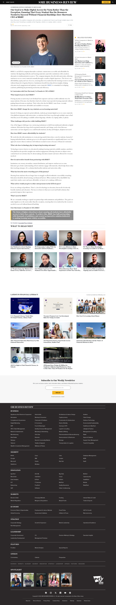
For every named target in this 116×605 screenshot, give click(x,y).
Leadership (59, 563)
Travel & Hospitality (88, 443)
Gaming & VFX (63, 426)
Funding (61, 497)
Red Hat (61, 461)
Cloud (60, 476)
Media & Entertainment (17, 431)
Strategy (51, 563)
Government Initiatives (41, 513)
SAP (12, 488)
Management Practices (41, 538)
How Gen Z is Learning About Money (88, 316)
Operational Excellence (89, 523)
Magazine (81, 563)
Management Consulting (90, 431)
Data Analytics (14, 479)
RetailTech (86, 485)
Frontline (13, 548)
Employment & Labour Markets (43, 510)
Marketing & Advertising (41, 431)
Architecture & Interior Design (67, 414)
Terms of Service (37, 600)
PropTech (37, 485)
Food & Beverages (40, 426)
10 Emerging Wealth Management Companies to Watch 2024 (83, 76)
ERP (12, 426)
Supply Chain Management (90, 440)
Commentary (14, 557)
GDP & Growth (87, 510)
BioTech (85, 474)
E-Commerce (38, 423)
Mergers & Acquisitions (41, 500)
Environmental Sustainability (91, 423)
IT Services (38, 482)
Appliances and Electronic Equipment (21, 414)
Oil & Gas (37, 434)
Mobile (85, 482)
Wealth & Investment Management (20, 446)
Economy (28, 563)
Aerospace (14, 417)
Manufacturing (14, 434)
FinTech (61, 479)
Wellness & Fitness (40, 446)
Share (71, 25)
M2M (84, 458)
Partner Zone (87, 600)
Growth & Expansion (40, 523)
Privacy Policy (46, 600)
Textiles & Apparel (40, 443)
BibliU (49, 85)
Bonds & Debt (14, 497)
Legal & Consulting (64, 429)
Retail (84, 434)
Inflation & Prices (63, 513)
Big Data (61, 474)
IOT (12, 482)
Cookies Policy (56, 600)
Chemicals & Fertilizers (41, 420)
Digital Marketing (15, 423)
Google (13, 458)
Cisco (36, 455)
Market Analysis (39, 548)
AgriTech (13, 474)
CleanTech (37, 476)
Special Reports (63, 548)
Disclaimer (64, 600)
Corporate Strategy (16, 523)
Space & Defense (88, 437)
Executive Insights (88, 535)
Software (37, 488)
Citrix (60, 455)
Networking (14, 485)
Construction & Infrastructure (67, 420)
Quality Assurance (64, 485)
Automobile (38, 414)
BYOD (12, 455)
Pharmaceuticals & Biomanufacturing (69, 434)
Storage (61, 440)
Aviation (85, 414)
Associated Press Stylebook (25, 223)
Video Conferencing (64, 488)
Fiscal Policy (62, 510)
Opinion (67, 563)
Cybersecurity (87, 476)
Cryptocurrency (63, 417)
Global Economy (15, 513)
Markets (21, 563)
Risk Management (15, 525)
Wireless (37, 464)
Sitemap (72, 600)
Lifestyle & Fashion (88, 429)
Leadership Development (18, 538)
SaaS (84, 461)
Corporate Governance (17, 535)
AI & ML (37, 474)
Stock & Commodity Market (42, 440)
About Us (28, 600)
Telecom (13, 443)
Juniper (61, 458)
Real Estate (14, 437)
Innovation (43, 563)
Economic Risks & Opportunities (19, 510)
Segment (35, 563)
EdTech (37, 479)
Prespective (62, 557)
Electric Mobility (63, 423)
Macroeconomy (87, 513)
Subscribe (106, 2)
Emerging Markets (40, 497)
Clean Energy (87, 417)
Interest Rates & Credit (89, 497)
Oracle (36, 461)
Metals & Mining (63, 431)
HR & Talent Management (18, 429)
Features (74, 563)
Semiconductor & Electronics (67, 437)
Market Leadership (64, 523)
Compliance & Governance (18, 420)
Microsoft (13, 461)
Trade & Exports (87, 500)
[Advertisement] (90, 22)
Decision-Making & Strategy (66, 535)
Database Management (89, 455)
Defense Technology (89, 420)
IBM (36, 458)
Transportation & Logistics (66, 443)
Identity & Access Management (43, 429)
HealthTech (86, 479)
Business (13, 563)
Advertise (79, 600)
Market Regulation (16, 500)
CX (36, 535)
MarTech (61, 482)
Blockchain (14, 476)
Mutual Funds (62, 500)
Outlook (37, 557)
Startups (13, 440)
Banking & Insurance (40, 417)
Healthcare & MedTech (89, 426)
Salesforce (13, 464)
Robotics (37, 437)
